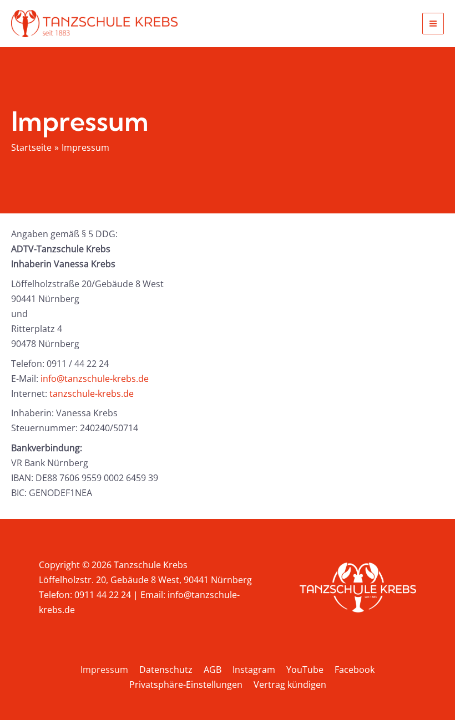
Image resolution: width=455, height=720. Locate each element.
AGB (212, 669)
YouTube (304, 669)
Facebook (355, 669)
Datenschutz (166, 669)
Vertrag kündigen (290, 684)
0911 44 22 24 (102, 595)
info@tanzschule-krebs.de (95, 378)
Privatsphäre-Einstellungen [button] (185, 684)
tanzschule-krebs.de (91, 393)
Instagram (253, 669)
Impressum (104, 669)
